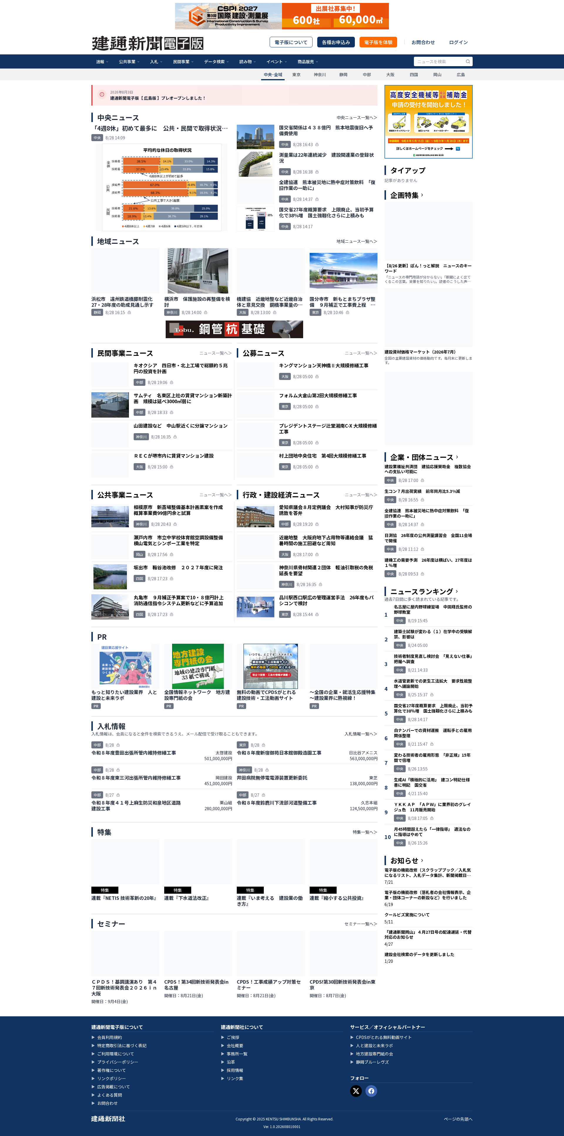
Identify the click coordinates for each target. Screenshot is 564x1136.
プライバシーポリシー (114, 1062)
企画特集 (404, 195)
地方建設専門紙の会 (371, 1054)
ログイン (458, 42)
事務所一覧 (234, 1054)
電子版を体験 (378, 42)
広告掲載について (110, 1087)
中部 (367, 74)
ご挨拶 (230, 1037)
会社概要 (232, 1045)
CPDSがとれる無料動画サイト (381, 1037)
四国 (414, 74)
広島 (461, 74)
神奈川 (320, 74)
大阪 (390, 74)
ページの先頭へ (458, 1119)
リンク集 (232, 1078)
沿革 (228, 1062)
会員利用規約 (106, 1037)
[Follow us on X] (356, 1091)
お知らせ (404, 860)
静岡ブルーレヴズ (369, 1062)
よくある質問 (106, 1095)
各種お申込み (336, 42)
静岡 (343, 74)
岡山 (437, 74)
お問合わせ (423, 42)
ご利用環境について (112, 1054)
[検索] (468, 61)
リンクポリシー (108, 1078)
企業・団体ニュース (422, 457)
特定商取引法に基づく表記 (119, 1045)
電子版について (291, 42)
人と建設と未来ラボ (371, 1045)
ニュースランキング (421, 591)
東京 (296, 74)
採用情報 (232, 1070)
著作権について (108, 1070)
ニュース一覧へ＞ (215, 353)
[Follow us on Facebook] (371, 1091)
